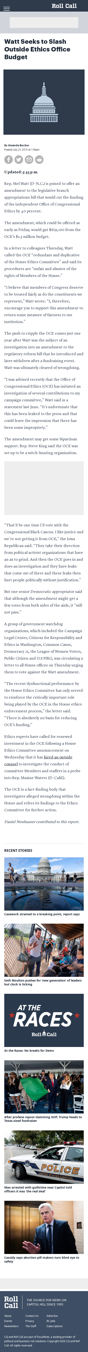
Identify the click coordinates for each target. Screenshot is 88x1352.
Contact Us (31, 1316)
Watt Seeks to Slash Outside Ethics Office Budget (37, 49)
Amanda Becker (18, 145)
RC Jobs (51, 1321)
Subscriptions (55, 1326)
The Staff (30, 1326)
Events (8, 1321)
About (7, 1316)
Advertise (52, 1316)
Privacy (29, 1321)
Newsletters (11, 1326)
